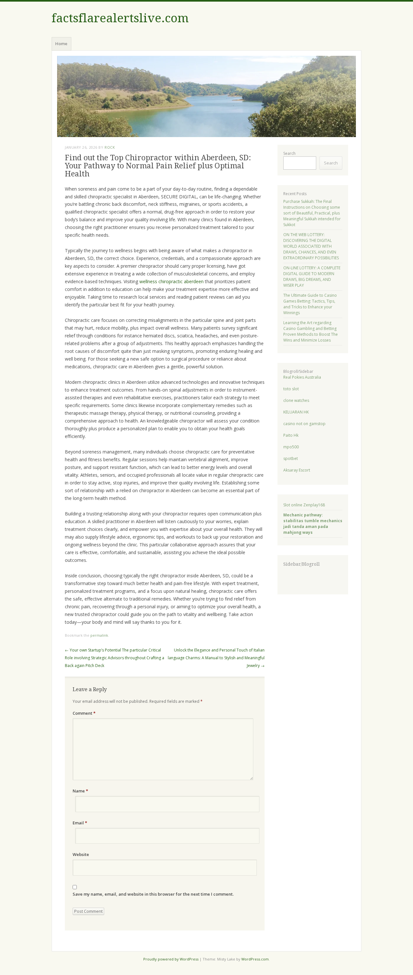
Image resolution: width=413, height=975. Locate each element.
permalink (99, 635)
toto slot (291, 389)
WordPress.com (255, 959)
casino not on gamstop (304, 423)
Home (61, 43)
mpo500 (291, 447)
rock (110, 147)
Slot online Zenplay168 (304, 505)
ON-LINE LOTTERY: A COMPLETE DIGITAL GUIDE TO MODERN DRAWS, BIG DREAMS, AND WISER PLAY (311, 276)
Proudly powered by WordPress (170, 959)
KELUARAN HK (296, 412)
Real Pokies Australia (302, 377)
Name (80, 791)
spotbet (290, 458)
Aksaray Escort (296, 470)
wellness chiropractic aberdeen (171, 281)
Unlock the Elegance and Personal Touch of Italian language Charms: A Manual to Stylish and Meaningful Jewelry (216, 657)
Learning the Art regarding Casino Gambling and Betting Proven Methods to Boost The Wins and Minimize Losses (310, 331)
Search (289, 153)
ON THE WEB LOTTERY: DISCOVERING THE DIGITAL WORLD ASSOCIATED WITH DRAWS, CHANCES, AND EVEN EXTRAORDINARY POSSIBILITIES (311, 246)
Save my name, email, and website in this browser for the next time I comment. (153, 894)
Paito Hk (290, 435)
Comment (84, 713)
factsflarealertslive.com (120, 18)
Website (81, 854)
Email (80, 823)
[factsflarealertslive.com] (206, 96)
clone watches (296, 400)
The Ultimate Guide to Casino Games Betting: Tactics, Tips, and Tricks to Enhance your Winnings (310, 304)
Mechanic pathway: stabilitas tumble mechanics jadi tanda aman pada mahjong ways (312, 523)
